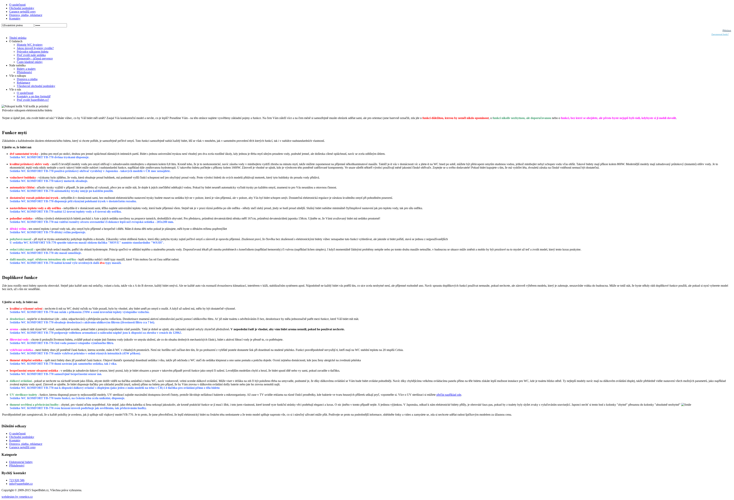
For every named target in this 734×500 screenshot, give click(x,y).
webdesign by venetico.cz (17, 496)
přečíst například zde (448, 394)
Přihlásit (727, 30)
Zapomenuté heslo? (720, 34)
